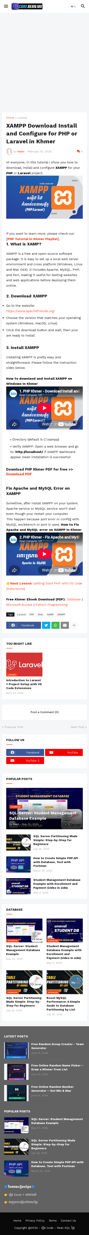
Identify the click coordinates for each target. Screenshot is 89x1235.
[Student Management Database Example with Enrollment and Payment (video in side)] (18, 886)
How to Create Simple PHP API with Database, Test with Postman (55, 862)
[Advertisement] (44, 62)
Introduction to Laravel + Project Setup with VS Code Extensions (24, 684)
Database (74, 599)
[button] (5, 6)
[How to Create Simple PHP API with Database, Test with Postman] (18, 864)
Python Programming (51, 605)
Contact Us (68, 1220)
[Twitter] (46, 625)
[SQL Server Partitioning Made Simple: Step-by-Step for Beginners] (18, 842)
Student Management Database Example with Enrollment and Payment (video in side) (57, 884)
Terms (53, 1220)
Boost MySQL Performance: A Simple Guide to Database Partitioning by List (63, 1004)
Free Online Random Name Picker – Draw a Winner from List (57, 1067)
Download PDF (19, 474)
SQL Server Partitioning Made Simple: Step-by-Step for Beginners (55, 840)
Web (40, 614)
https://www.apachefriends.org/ (30, 311)
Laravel (22, 118)
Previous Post (14, 727)
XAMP (50, 614)
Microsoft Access (19, 605)
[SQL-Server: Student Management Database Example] (16, 1125)
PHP (32, 614)
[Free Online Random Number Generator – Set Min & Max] (16, 1093)
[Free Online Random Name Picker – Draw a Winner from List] (16, 1072)
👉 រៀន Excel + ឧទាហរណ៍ (20, 1194)
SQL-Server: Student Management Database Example (23, 950)
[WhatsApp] (55, 625)
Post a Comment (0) (45, 712)
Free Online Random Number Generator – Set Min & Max (52, 1089)
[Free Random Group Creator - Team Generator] (16, 1050)
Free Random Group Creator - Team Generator (57, 1046)
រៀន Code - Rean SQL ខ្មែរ (58, 1228)
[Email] (65, 625)
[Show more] (74, 625)
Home (10, 118)
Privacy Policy (34, 1220)
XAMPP (61, 614)
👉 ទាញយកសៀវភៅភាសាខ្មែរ (21, 1202)
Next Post (77, 727)
